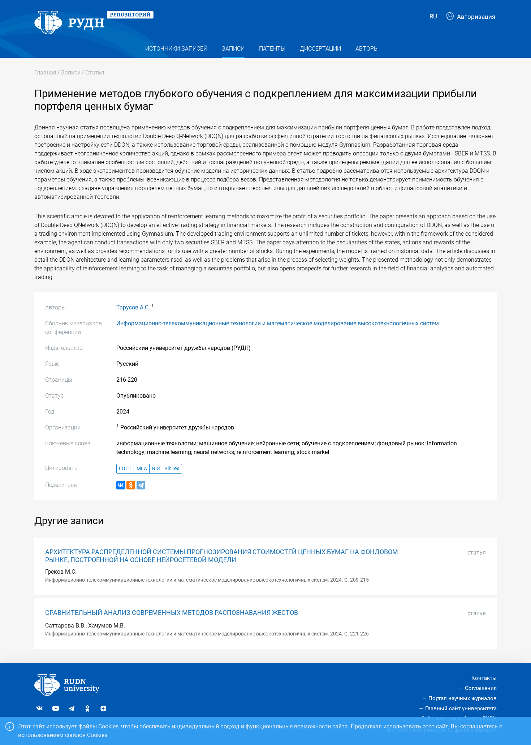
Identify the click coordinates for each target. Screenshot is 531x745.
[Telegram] (141, 485)
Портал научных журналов (462, 698)
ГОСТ (125, 469)
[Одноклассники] (130, 485)
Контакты (484, 678)
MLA (142, 469)
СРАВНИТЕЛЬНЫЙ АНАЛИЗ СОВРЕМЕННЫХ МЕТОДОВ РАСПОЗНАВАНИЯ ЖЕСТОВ (171, 612)
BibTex (171, 469)
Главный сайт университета (461, 708)
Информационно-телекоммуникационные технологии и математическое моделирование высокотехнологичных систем (277, 323)
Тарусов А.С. (133, 307)
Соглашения (481, 688)
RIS (156, 469)
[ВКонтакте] (120, 485)
